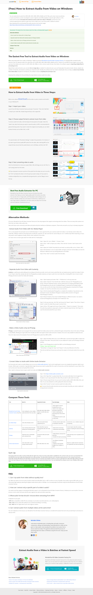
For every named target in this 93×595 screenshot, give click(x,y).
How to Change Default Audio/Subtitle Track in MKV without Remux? (61, 579)
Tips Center (20, 590)
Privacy (69, 590)
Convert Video (32, 590)
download (22, 99)
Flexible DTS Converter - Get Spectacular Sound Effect (20, 583)
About (56, 590)
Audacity (11, 428)
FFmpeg (10, 435)
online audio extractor (42, 364)
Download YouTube (49, 590)
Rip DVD (26, 590)
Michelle (76, 16)
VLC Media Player (12, 422)
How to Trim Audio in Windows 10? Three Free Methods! (21, 579)
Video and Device (40, 590)
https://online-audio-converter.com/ (54, 374)
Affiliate (65, 590)
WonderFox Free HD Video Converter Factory (52, 60)
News (73, 590)
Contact (60, 590)
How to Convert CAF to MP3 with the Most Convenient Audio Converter (24, 581)
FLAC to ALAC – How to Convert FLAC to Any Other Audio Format (60, 583)
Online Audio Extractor (14, 443)
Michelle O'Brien (35, 520)
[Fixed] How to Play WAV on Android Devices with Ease (58, 581)
